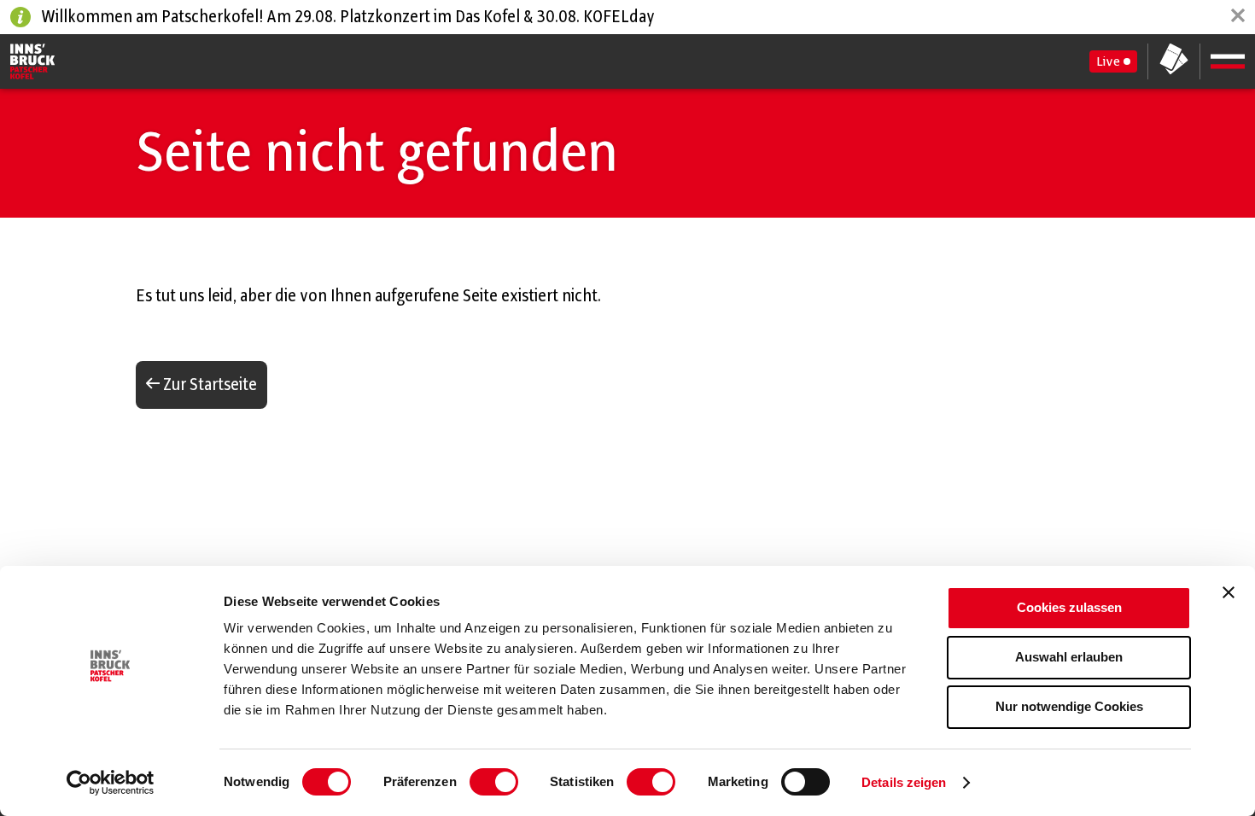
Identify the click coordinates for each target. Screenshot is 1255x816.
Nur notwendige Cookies (1069, 706)
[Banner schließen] (1229, 592)
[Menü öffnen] (1228, 61)
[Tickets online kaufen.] (1174, 61)
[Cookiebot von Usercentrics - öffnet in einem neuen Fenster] (110, 783)
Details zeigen (903, 782)
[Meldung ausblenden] (1238, 16)
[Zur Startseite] (32, 61)
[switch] (494, 782)
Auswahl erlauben (1069, 657)
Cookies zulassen (1069, 607)
